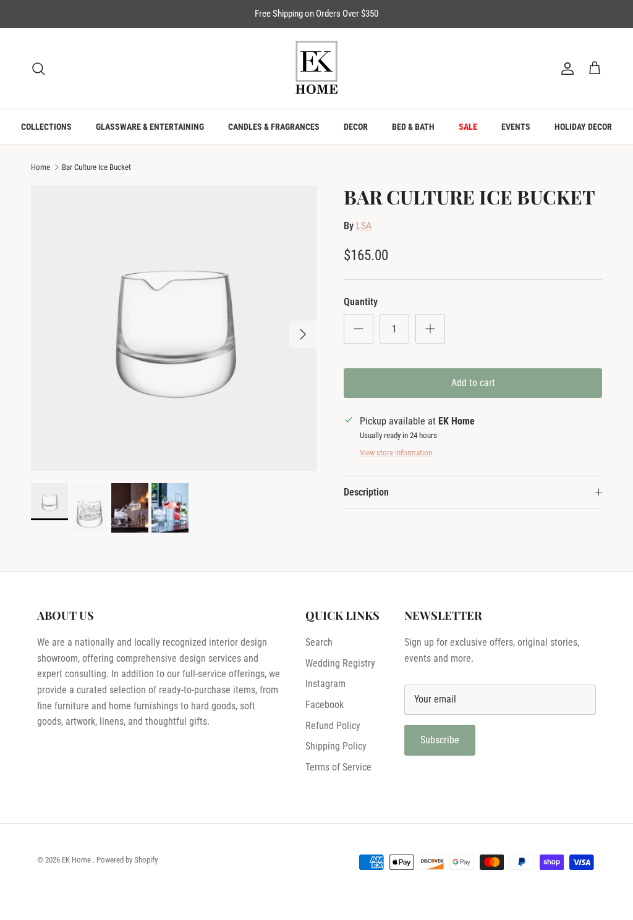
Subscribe (439, 740)
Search (319, 642)
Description (366, 492)
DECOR (356, 127)
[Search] (38, 68)
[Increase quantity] (430, 329)
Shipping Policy (336, 746)
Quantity (361, 302)
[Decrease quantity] (358, 329)
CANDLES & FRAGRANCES (274, 127)
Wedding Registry (340, 663)
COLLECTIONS (46, 127)
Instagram (325, 684)
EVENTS (515, 127)
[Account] (565, 68)
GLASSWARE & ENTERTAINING (150, 127)
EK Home (77, 859)
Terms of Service (338, 767)
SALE (468, 127)
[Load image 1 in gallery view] (173, 328)
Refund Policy (332, 726)
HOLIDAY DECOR (583, 127)
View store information (396, 452)
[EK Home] (316, 68)
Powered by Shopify (127, 859)
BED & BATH (413, 127)
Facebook (324, 705)
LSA (364, 226)
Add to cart (473, 383)
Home (40, 167)
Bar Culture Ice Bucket (96, 167)
